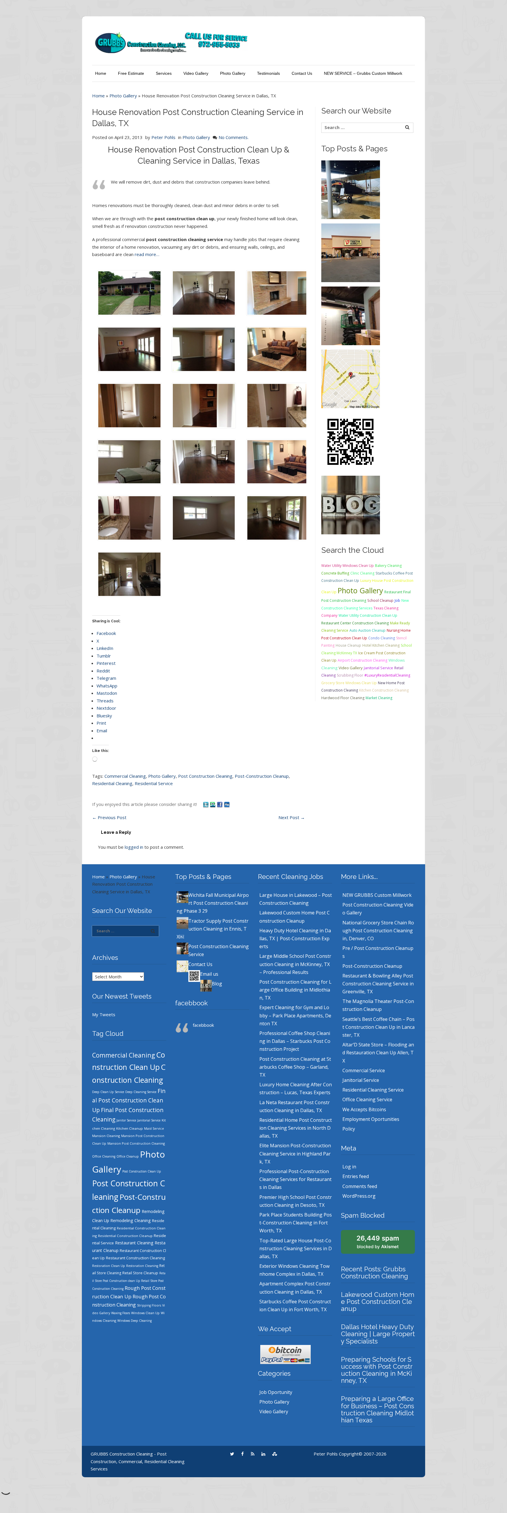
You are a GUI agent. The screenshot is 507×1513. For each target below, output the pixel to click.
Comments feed (359, 1186)
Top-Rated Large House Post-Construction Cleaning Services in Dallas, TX (295, 1248)
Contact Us (302, 73)
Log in (349, 1166)
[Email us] (350, 441)
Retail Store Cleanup (140, 1272)
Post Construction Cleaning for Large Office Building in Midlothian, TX (295, 990)
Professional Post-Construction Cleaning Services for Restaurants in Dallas (295, 1179)
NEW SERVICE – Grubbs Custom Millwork (363, 73)
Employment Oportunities (370, 1119)
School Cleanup (380, 600)
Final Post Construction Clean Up (128, 1100)
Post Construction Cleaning (205, 776)
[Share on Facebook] (220, 804)
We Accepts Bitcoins (364, 1109)
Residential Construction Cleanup (125, 1236)
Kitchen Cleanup (129, 1128)
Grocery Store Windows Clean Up (349, 682)
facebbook (191, 1003)
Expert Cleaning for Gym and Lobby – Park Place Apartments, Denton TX (295, 1015)
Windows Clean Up (145, 1313)
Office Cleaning (103, 1156)
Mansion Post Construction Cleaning (136, 1143)
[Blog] (350, 504)
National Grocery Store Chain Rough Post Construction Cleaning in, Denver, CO (378, 930)
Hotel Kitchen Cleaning (381, 645)
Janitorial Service (378, 667)
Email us (209, 974)
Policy (348, 1129)
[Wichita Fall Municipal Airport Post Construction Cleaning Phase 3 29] (350, 189)
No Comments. (234, 137)
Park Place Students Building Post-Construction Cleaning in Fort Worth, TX (295, 1223)
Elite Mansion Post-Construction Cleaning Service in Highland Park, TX (295, 1153)
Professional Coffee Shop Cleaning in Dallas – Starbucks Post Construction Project (294, 1041)
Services (164, 73)
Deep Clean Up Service (108, 1092)
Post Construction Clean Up (141, 1171)
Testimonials (268, 73)
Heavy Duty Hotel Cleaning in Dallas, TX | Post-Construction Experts (295, 938)
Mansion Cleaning (106, 1136)
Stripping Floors (149, 1305)
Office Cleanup (127, 1156)
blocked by (377, 1241)
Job (397, 600)
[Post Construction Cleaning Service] (350, 315)
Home (100, 73)
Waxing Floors (120, 1313)
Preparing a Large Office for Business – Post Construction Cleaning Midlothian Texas (377, 1409)
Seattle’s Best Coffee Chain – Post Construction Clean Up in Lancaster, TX (378, 1027)
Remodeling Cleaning (130, 1220)
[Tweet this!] (206, 804)
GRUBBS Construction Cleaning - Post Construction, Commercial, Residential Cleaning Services (138, 1461)
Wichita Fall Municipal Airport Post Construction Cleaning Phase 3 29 (213, 903)
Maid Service (154, 1128)
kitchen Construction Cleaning (384, 690)
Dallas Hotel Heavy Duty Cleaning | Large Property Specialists (378, 1334)
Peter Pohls (163, 137)
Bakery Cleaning (388, 565)
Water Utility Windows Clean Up (347, 565)
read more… (147, 254)
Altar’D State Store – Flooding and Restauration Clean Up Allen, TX (378, 1052)
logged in (134, 847)
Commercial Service (363, 1070)
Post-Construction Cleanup (262, 776)
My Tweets (103, 1014)
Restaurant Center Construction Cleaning (355, 623)
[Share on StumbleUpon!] (213, 804)
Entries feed (355, 1176)
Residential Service (154, 783)
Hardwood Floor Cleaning (342, 697)
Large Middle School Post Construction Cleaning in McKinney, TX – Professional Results (295, 964)
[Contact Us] (350, 378)
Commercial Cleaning (125, 776)
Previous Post (109, 817)
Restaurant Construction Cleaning (135, 1257)
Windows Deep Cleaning (134, 1321)
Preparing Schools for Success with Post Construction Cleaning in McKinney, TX (377, 1370)
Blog (217, 983)
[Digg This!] (227, 804)
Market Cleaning (379, 697)
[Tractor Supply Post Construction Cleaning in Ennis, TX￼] (350, 252)
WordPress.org (359, 1196)
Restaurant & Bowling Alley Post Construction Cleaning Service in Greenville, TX (378, 983)
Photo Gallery (232, 73)
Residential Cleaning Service (373, 1090)
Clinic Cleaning (362, 573)
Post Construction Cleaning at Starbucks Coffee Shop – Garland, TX (295, 1067)
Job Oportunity (275, 1392)
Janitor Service (126, 1120)
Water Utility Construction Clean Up (368, 615)
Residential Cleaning (112, 783)
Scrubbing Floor (350, 675)
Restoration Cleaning (142, 1266)
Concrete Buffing (335, 573)
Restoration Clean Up (108, 1265)
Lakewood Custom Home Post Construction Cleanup (377, 1301)
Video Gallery (195, 73)
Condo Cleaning (381, 638)
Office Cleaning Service (367, 1099)
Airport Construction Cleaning (362, 660)
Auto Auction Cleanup (367, 630)
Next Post (291, 817)
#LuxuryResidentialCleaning (387, 675)
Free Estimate (131, 73)
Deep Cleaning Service (140, 1092)
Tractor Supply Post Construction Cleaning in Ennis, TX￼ (213, 929)
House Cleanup (348, 645)
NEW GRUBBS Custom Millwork (377, 895)
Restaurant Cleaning (134, 1243)
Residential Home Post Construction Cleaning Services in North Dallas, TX (295, 1128)
